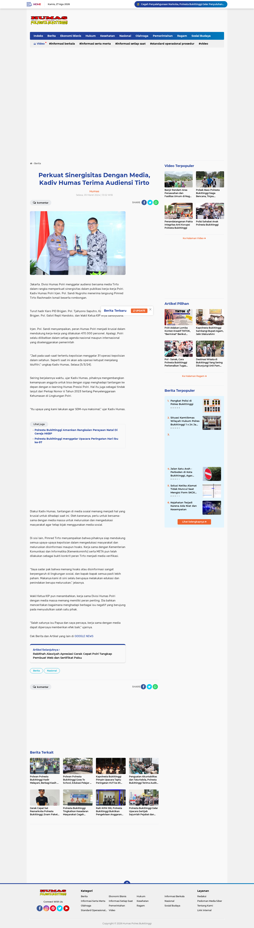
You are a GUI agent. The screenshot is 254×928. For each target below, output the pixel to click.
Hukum (91, 36)
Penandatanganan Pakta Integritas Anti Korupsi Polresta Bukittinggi (179, 224)
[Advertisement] (156, 20)
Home (37, 4)
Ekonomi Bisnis (70, 36)
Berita (51, 36)
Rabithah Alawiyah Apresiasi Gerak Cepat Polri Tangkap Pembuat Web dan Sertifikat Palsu (72, 655)
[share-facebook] (144, 202)
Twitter (61, 913)
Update (140, 310)
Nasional (125, 36)
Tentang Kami (205, 905)
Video (41, 43)
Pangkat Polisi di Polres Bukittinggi (182, 402)
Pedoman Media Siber (209, 901)
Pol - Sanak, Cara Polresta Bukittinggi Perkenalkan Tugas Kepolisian (176, 362)
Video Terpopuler (179, 166)
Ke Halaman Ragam (193, 376)
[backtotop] (127, 884)
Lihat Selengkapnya (193, 521)
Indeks (38, 36)
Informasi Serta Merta (96, 43)
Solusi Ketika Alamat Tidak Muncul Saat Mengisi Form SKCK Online (184, 489)
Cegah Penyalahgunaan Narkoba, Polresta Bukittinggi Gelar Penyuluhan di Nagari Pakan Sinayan (182, 4)
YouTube (68, 913)
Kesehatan (107, 36)
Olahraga (142, 36)
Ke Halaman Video (193, 238)
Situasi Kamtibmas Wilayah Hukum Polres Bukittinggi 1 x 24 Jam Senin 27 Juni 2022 (185, 421)
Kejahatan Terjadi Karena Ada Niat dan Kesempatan (184, 506)
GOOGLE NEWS (84, 636)
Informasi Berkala (63, 43)
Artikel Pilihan (177, 304)
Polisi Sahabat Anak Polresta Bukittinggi (207, 223)
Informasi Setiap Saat (131, 43)
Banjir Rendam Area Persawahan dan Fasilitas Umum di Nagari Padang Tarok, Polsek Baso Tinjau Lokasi (179, 193)
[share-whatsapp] (156, 202)
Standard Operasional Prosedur (173, 43)
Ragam (182, 36)
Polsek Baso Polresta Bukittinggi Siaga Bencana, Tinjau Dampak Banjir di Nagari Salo (210, 193)
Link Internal (204, 910)
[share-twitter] (150, 202)
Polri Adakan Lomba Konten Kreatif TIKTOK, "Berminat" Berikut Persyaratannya (177, 331)
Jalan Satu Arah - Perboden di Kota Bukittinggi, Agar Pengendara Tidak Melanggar (182, 472)
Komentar (42, 202)
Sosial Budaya (201, 36)
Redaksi (201, 896)
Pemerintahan (163, 36)
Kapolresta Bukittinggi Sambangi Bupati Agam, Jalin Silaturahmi (210, 330)
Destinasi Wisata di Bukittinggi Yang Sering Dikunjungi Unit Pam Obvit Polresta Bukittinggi (209, 362)
